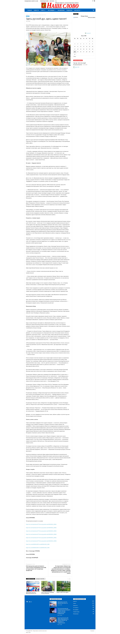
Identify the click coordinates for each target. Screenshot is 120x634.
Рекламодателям (44, 1)
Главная (29, 10)
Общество (75, 605)
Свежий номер (76, 611)
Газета (43, 10)
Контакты (52, 1)
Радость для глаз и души (62, 592)
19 (80, 49)
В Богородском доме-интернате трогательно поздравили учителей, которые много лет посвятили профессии (36, 568)
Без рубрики (75, 609)
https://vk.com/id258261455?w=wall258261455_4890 (37, 544)
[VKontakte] (94, 1)
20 (83, 49)
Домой (27, 14)
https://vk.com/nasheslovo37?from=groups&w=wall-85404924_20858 (41, 541)
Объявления (61, 10)
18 (77, 49)
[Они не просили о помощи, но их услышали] (48, 586)
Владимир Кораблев (77, 64)
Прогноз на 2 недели (91, 17)
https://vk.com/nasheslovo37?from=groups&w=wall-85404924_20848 (41, 534)
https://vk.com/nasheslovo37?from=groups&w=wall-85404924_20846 (41, 531)
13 (83, 46)
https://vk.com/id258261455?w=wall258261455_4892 (37, 547)
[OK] (92, 0)
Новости (36, 10)
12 (80, 46)
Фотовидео (51, 10)
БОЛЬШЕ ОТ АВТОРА (40, 578)
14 (86, 46)
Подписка (69, 10)
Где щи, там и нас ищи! (79, 63)
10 (74, 46)
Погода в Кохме (84, 16)
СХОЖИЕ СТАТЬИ (30, 578)
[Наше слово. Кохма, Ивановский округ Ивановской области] (60, 5)
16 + (56, 1)
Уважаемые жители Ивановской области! (31, 593)
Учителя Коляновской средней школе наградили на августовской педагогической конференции (64, 611)
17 (74, 49)
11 (77, 46)
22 (89, 49)
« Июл (74, 56)
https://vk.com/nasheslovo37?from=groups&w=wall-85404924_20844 (41, 524)
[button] (93, 10)
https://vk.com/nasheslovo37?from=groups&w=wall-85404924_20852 (41, 537)
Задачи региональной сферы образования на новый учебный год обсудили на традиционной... (63, 620)
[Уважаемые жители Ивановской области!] (33, 586)
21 (86, 49)
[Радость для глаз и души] (63, 586)
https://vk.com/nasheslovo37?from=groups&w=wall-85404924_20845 (41, 527)
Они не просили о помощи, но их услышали (47, 593)
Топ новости (75, 607)
